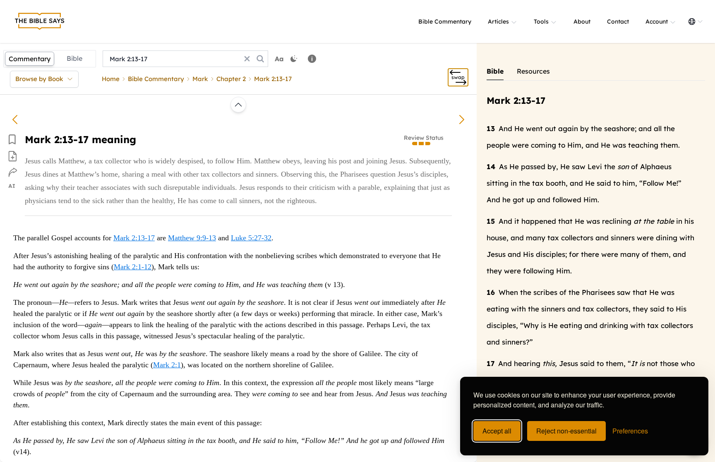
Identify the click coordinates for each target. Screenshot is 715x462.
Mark (200, 79)
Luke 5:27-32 (251, 238)
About (581, 21)
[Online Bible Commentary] (40, 21)
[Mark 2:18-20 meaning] (461, 119)
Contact (618, 21)
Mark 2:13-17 (134, 238)
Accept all (496, 431)
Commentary (29, 59)
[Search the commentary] (260, 59)
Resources (533, 71)
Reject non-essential (566, 431)
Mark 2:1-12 (132, 267)
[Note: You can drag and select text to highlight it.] (312, 58)
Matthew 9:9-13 (192, 238)
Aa (279, 59)
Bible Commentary (444, 21)
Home (111, 79)
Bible (74, 58)
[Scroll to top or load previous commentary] (238, 105)
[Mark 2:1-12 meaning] (15, 119)
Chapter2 (231, 79)
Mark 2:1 (167, 365)
